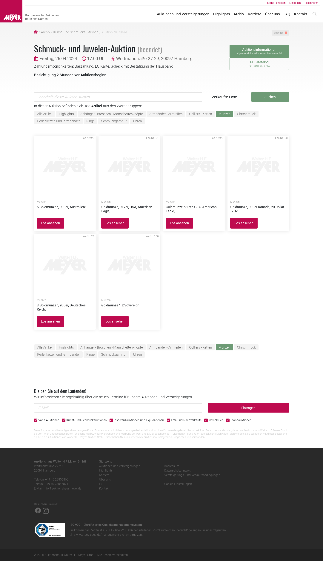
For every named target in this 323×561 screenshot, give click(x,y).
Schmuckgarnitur (114, 121)
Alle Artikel (44, 114)
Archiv (239, 14)
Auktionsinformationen (259, 51)
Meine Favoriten (276, 2)
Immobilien (216, 420)
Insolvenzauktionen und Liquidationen (139, 420)
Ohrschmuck (246, 114)
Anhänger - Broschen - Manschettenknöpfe (111, 114)
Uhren (137, 121)
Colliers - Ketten (200, 114)
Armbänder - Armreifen (166, 114)
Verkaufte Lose (224, 97)
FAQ (287, 14)
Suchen (270, 97)
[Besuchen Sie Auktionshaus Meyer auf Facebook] (38, 510)
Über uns (272, 14)
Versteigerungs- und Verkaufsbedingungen (192, 475)
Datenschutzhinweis (177, 470)
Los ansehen (50, 223)
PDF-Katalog (259, 63)
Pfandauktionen (240, 420)
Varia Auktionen (48, 420)
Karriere (254, 14)
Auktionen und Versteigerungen (183, 14)
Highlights (221, 14)
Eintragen (248, 408)
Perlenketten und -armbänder (58, 121)
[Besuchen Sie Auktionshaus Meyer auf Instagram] (46, 510)
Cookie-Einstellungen (178, 484)
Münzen (224, 114)
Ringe (90, 121)
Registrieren (311, 2)
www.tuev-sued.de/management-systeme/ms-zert (109, 534)
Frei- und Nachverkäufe (186, 420)
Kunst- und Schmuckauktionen (75, 32)
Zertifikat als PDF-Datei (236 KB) (111, 530)
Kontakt (300, 14)
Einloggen (295, 2)
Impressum (171, 466)
